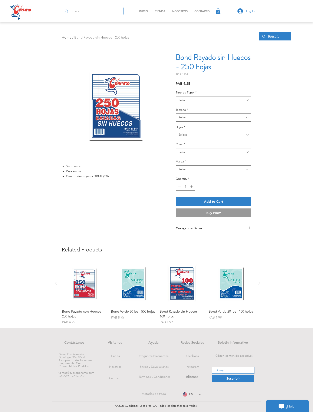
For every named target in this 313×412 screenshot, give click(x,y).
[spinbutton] (185, 186)
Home (66, 37)
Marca (181, 161)
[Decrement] (179, 186)
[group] (157, 293)
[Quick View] (84, 283)
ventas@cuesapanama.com (76, 373)
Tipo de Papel (186, 92)
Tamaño (182, 110)
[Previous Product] (55, 283)
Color (180, 144)
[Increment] (192, 186)
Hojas (180, 127)
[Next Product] (259, 283)
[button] (218, 11)
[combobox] (213, 100)
